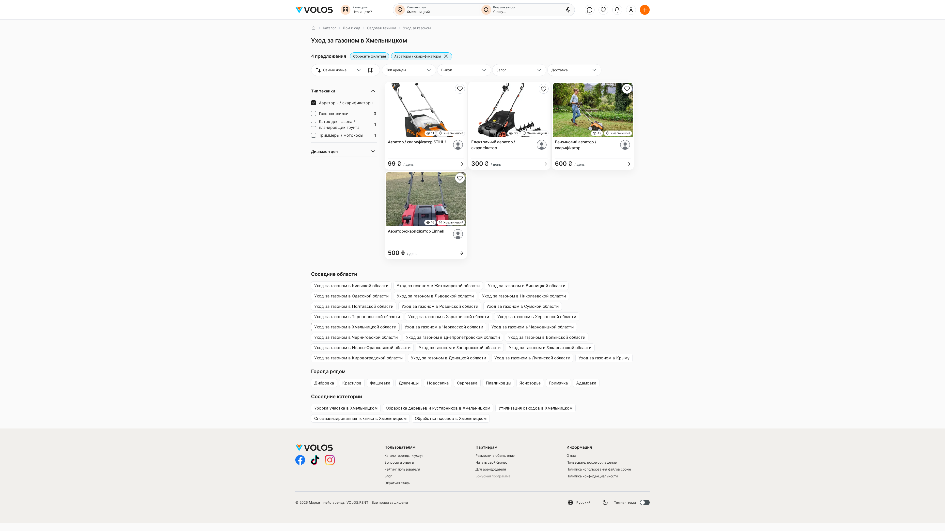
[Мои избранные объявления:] (603, 10)
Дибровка (324, 383)
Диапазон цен (324, 151)
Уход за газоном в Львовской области (435, 296)
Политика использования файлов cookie (599, 469)
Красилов (352, 383)
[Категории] (345, 10)
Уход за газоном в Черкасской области (444, 326)
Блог (388, 476)
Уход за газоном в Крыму (604, 357)
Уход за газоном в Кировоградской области (358, 357)
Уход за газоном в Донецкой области (448, 357)
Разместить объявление (495, 455)
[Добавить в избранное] (460, 89)
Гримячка (558, 383)
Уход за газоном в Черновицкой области (532, 326)
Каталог (329, 28)
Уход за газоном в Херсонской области (536, 316)
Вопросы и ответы (399, 462)
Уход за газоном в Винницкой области (526, 285)
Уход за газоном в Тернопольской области (357, 316)
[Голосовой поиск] (568, 10)
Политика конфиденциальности (592, 476)
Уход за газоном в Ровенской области (440, 306)
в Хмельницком (346, 408)
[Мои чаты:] (590, 10)
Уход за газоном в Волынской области (546, 337)
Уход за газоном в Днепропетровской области (453, 337)
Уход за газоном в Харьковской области (448, 316)
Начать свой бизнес (491, 462)
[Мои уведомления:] (617, 10)
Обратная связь (397, 483)
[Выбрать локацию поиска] (400, 10)
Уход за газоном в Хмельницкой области (355, 326)
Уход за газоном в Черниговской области (356, 337)
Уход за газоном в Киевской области (351, 285)
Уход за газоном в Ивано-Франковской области (362, 347)
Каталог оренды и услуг (403, 455)
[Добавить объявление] (645, 10)
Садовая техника (381, 28)
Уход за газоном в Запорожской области (460, 347)
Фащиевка (380, 383)
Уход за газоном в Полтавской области (353, 306)
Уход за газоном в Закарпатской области (550, 347)
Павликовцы (498, 383)
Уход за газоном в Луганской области (532, 357)
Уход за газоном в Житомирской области (438, 285)
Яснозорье (530, 383)
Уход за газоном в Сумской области (523, 306)
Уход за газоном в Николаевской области (524, 296)
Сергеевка (467, 383)
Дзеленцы (409, 383)
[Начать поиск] (486, 10)
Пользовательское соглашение (591, 462)
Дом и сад (351, 28)
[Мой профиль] (631, 10)
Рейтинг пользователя (402, 469)
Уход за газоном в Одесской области (351, 296)
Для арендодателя (490, 469)
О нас (571, 455)
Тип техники (323, 90)
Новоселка (438, 383)
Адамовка (586, 383)
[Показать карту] (371, 70)
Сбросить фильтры (369, 56)
